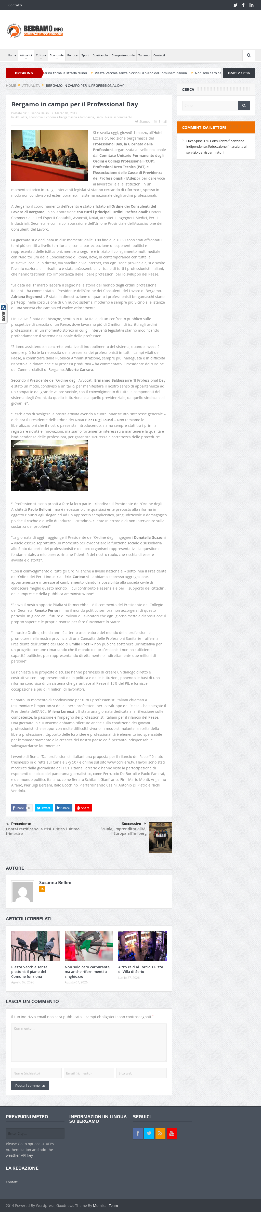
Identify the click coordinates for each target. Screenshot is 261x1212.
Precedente (21, 823)
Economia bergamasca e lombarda (69, 117)
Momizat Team (105, 1205)
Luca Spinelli (195, 141)
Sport (85, 55)
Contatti (15, 5)
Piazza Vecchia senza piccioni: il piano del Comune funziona (113, 73)
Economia (56, 55)
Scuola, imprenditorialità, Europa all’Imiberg (123, 831)
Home (12, 55)
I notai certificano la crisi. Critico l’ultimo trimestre (43, 831)
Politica (72, 55)
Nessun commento (118, 117)
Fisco (99, 117)
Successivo (131, 823)
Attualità (26, 55)
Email (163, 121)
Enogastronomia (123, 55)
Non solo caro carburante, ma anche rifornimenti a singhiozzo (88, 972)
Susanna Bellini (38, 113)
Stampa (144, 121)
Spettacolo (100, 55)
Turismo (144, 55)
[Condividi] (4, 312)
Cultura (41, 55)
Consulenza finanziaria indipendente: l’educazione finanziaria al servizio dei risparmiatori (216, 147)
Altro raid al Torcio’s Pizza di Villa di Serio (140, 969)
